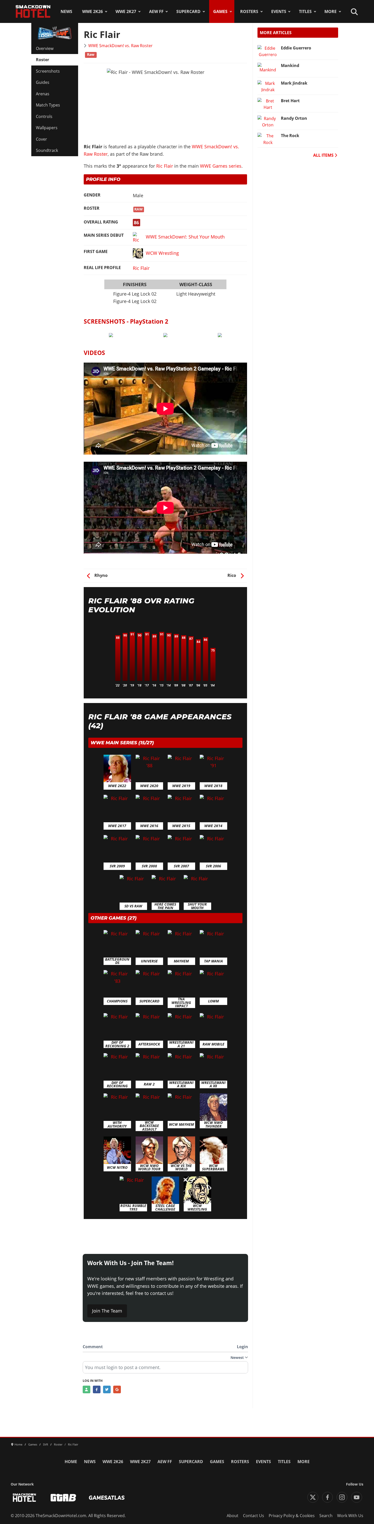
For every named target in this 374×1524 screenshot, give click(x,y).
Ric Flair (164, 166)
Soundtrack (47, 150)
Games (220, 11)
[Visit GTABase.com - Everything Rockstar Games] (63, 1497)
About (232, 1515)
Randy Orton (294, 118)
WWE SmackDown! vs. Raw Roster (120, 45)
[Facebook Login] (96, 1389)
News (66, 11)
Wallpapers (46, 127)
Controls (44, 116)
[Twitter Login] (107, 1389)
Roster (42, 59)
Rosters (249, 11)
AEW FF (156, 11)
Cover (41, 139)
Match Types (48, 105)
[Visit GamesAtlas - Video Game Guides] (107, 1497)
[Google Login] (117, 1389)
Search (326, 1515)
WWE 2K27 (126, 11)
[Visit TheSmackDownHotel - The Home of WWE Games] (24, 1497)
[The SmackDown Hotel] (33, 11)
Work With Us (350, 1515)
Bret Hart (290, 100)
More (330, 11)
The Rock (290, 135)
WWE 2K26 (92, 11)
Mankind (290, 65)
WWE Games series (220, 166)
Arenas (42, 94)
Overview (44, 48)
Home (71, 1461)
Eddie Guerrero (296, 48)
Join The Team (107, 1311)
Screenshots (48, 71)
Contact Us (253, 1515)
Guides (42, 82)
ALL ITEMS (324, 155)
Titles (305, 11)
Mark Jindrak (294, 83)
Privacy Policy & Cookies (292, 1515)
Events (278, 11)
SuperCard (188, 11)
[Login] (86, 1389)
